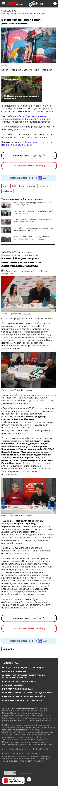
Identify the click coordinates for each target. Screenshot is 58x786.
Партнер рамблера (25, 773)
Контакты (8, 681)
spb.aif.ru (27, 314)
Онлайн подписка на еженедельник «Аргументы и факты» (23, 676)
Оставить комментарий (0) (29, 165)
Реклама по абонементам (17, 689)
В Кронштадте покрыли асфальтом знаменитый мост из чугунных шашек (33, 221)
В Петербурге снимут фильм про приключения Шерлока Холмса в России (33, 229)
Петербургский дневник (32, 116)
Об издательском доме (16, 668)
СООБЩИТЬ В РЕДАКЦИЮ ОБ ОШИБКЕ (22, 700)
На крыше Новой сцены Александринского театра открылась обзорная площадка (31, 238)
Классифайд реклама (40, 692)
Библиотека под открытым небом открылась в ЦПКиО (26, 143)
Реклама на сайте (12, 685)
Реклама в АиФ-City (13, 692)
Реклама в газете (26, 681)
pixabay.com (7, 65)
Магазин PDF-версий (14, 671)
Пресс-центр (39, 668)
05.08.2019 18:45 (8, 11)
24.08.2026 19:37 (8, 252)
